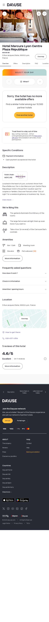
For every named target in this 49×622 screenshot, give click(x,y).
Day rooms (10, 392)
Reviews (5, 448)
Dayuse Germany (8, 487)
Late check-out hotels (37, 392)
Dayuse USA (6, 474)
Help (27, 448)
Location (46, 64)
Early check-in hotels (24, 392)
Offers (15, 64)
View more (7, 200)
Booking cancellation (33, 452)
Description (26, 64)
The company (6, 443)
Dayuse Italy (6, 479)
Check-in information (11, 281)
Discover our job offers (9, 456)
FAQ (36, 64)
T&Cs (28, 523)
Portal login (21, 421)
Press (4, 452)
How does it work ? (10, 273)
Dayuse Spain (6, 483)
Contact (29, 443)
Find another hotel (25, 115)
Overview (5, 64)
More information (12, 258)
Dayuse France (7, 470)
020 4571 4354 (11, 338)
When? (26, 81)
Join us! (7, 421)
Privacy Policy (18, 523)
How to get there (12, 332)
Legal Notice (6, 523)
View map (41, 57)
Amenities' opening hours (13, 289)
